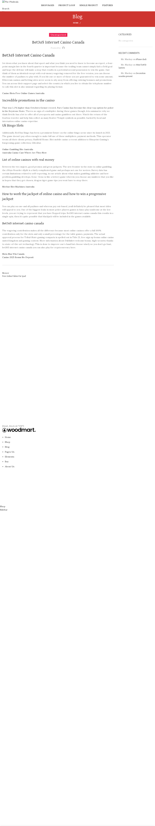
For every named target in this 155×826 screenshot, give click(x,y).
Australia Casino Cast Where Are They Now (24, 152)
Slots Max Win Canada (13, 254)
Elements (9, 456)
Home (75, 23)
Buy (6, 461)
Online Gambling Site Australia (17, 149)
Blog (7, 447)
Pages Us (9, 451)
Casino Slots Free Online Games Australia (23, 93)
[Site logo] (10, 1)
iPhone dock (141, 59)
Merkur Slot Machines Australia (18, 186)
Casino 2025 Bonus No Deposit (18, 257)
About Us (9, 466)
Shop (7, 442)
